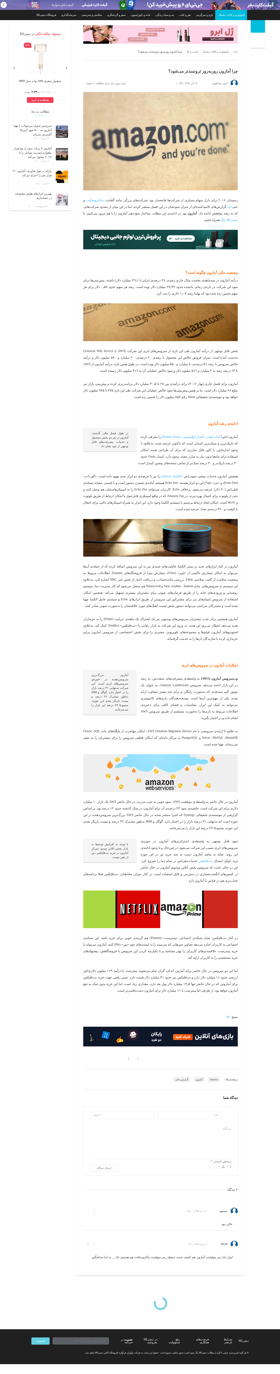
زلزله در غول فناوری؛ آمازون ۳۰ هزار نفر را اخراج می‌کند (32, 173)
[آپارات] (55, 1353)
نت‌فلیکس (206, 861)
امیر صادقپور (220, 83)
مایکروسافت (95, 200)
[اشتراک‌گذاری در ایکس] (99, 1059)
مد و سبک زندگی (165, 14)
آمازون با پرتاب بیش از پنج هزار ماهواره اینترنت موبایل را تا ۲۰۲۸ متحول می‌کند (33, 153)
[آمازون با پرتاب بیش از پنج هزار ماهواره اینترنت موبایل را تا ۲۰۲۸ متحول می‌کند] (62, 154)
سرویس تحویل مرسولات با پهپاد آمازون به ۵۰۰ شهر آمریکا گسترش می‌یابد (32, 130)
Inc (228, 1016)
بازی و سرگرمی (204, 14)
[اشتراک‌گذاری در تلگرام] (85, 1059)
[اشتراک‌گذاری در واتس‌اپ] (92, 1059)
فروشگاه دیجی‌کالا (46, 14)
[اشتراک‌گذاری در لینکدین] (114, 1059)
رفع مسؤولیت (174, 1341)
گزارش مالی (181, 1079)
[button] (136, 1059)
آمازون (199, 1079)
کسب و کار (192, 51)
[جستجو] (258, 41)
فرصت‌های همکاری (202, 1341)
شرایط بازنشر (228, 1341)
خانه (235, 51)
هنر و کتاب (185, 14)
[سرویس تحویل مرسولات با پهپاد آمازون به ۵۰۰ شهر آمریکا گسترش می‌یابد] (62, 131)
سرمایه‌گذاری (68, 14)
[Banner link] (140, 5)
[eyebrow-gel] (160, 34)
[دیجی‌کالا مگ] (258, 26)
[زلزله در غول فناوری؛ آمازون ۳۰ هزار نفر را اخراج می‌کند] (62, 177)
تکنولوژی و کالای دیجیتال (231, 14)
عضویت (40, 1340)
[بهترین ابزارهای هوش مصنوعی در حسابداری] (62, 199)
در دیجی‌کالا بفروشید (150, 1341)
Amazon (214, 1079)
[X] (47, 1353)
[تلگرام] (33, 1353)
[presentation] (66, 67)
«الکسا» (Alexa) (172, 476)
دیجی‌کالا (243, 1340)
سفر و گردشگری (116, 14)
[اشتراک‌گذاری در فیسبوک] (107, 1059)
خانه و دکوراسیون (140, 14)
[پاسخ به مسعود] (100, 1211)
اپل (229, 206)
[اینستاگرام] (40, 1353)
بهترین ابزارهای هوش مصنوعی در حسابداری (33, 195)
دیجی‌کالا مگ (229, 220)
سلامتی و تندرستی (91, 14)
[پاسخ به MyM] (100, 1244)
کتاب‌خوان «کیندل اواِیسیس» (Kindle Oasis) (191, 436)
